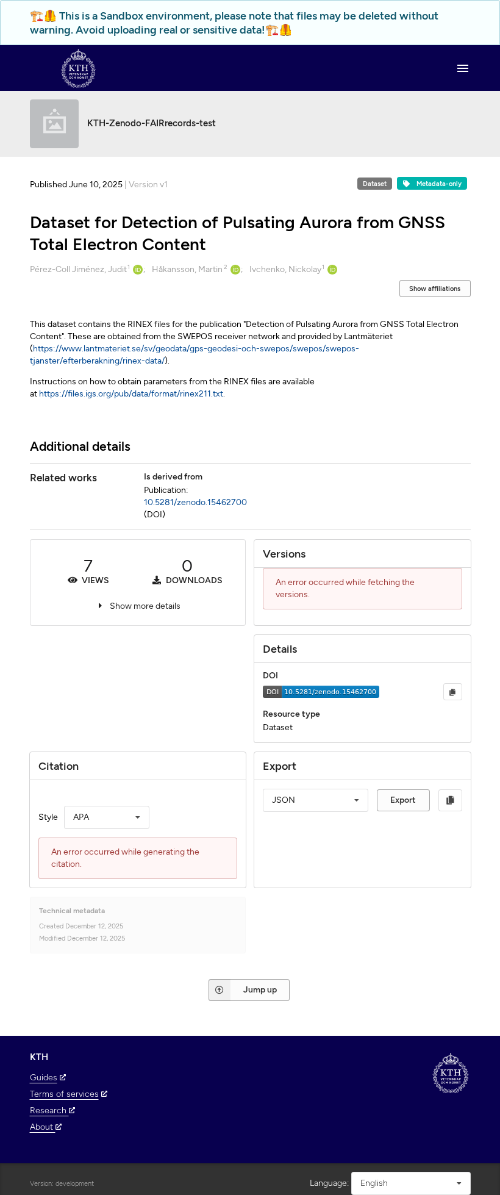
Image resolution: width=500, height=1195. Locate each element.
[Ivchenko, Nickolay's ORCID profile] (330, 270)
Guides (43, 1077)
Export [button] (403, 800)
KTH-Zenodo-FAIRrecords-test (151, 123)
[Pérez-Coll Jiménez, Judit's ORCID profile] (136, 270)
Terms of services (64, 1094)
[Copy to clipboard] (452, 691)
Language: (329, 1183)
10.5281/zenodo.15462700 (195, 502)
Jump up (260, 990)
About (42, 1127)
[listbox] (106, 817)
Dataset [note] (375, 184)
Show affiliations (434, 289)
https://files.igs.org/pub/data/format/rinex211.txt (131, 394)
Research (49, 1110)
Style (48, 817)
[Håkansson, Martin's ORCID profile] (233, 270)
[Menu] (463, 68)
